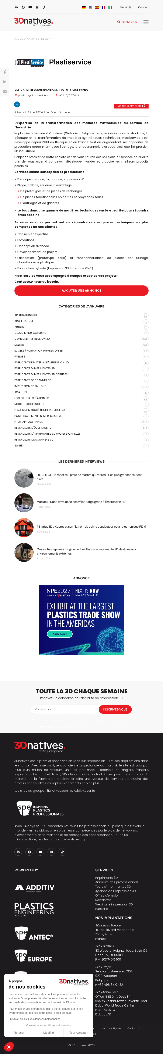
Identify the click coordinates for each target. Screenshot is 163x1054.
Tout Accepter (78, 1032)
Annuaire (33, 38)
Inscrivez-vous (115, 709)
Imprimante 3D (106, 878)
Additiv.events (84, 790)
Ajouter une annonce (81, 290)
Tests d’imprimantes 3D (113, 886)
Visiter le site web (129, 106)
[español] (97, 7)
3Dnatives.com (57, 790)
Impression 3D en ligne (41, 90)
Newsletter (103, 900)
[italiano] (110, 7)
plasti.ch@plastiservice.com (35, 95)
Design (45, 38)
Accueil (19, 38)
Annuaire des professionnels (116, 882)
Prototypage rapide (73, 90)
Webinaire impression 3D (114, 904)
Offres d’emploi (106, 895)
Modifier (48, 1032)
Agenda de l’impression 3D (115, 891)
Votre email (43, 709)
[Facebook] (4, 72)
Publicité (126, 7)
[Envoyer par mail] (4, 91)
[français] (103, 7)
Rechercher (129, 22)
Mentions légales (111, 1028)
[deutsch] (84, 7)
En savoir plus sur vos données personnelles (34, 1019)
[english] (90, 7)
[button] (9, 1047)
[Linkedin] (4, 82)
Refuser (19, 1032)
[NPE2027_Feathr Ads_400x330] (81, 620)
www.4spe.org (74, 839)
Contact (143, 7)
